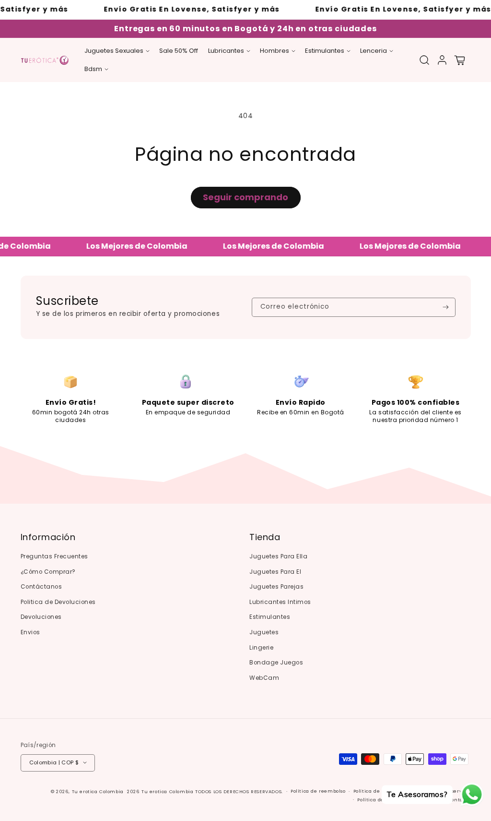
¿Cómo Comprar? (48, 572)
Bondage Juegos (276, 662)
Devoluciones (41, 617)
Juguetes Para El (275, 572)
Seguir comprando (245, 197)
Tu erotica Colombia (98, 791)
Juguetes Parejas (276, 587)
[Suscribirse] (446, 307)
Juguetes (264, 632)
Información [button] (48, 537)
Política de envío (378, 800)
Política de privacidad (381, 791)
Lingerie (261, 648)
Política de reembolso (318, 791)
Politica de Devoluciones (58, 602)
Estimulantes (269, 617)
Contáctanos (41, 587)
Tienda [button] (264, 537)
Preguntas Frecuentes (54, 556)
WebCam (264, 678)
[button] (117, 51)
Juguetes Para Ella (278, 556)
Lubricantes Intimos (280, 602)
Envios (30, 632)
